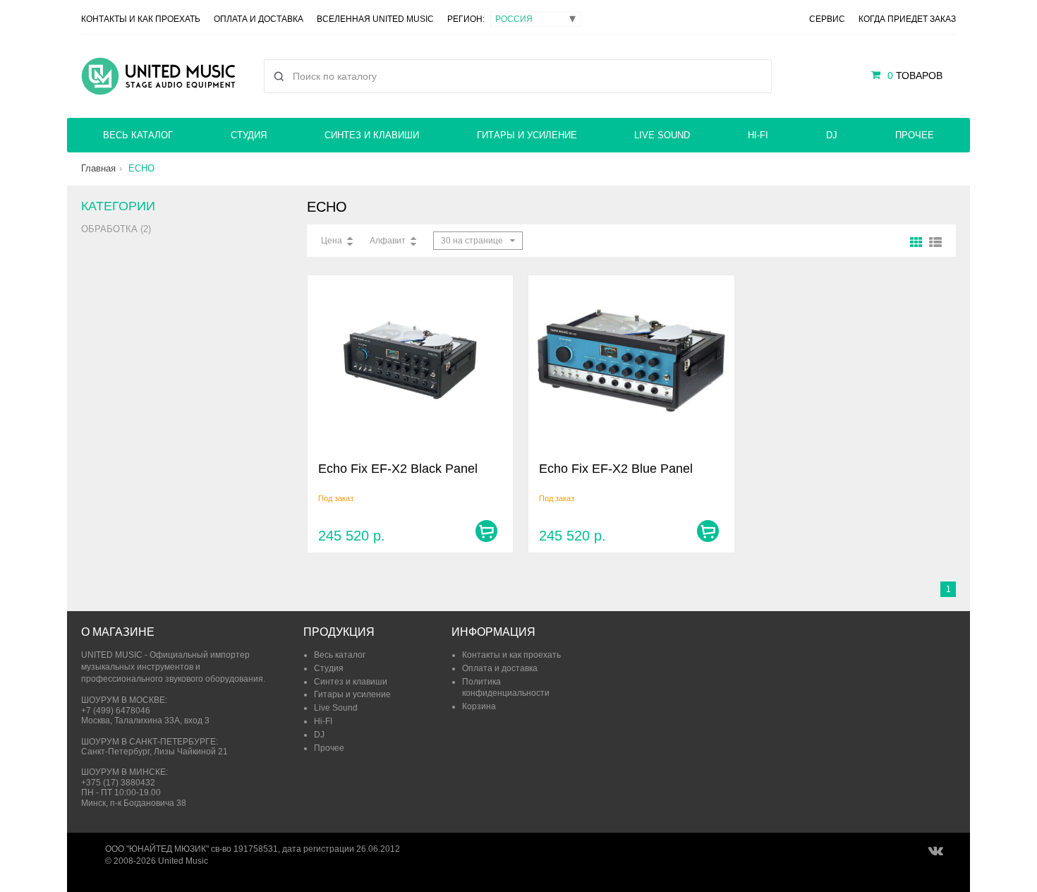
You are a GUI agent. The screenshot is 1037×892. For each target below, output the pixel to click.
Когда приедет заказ (907, 19)
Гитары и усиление (527, 135)
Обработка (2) (116, 229)
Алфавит (388, 241)
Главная (98, 168)
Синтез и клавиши (372, 135)
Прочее (914, 135)
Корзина (479, 706)
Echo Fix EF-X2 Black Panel (398, 469)
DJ (831, 135)
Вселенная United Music (375, 19)
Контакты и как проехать (140, 19)
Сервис (827, 19)
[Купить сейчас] (486, 531)
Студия (249, 135)
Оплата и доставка (258, 19)
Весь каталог (138, 135)
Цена (331, 241)
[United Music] (158, 76)
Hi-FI (758, 135)
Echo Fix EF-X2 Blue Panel (616, 469)
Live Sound (662, 135)
